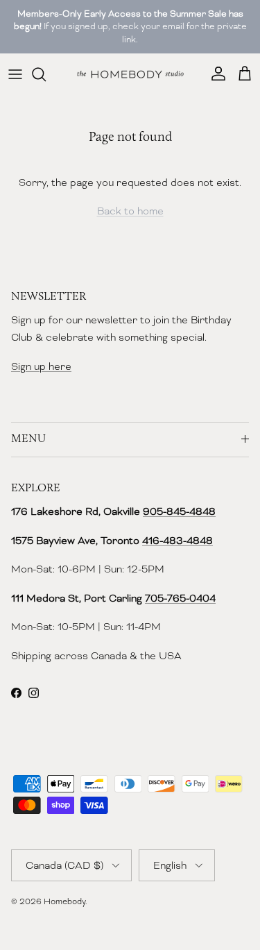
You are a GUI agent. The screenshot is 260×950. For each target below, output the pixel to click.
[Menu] (15, 74)
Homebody (64, 901)
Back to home (130, 211)
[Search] (46, 74)
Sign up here (41, 366)
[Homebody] (130, 74)
